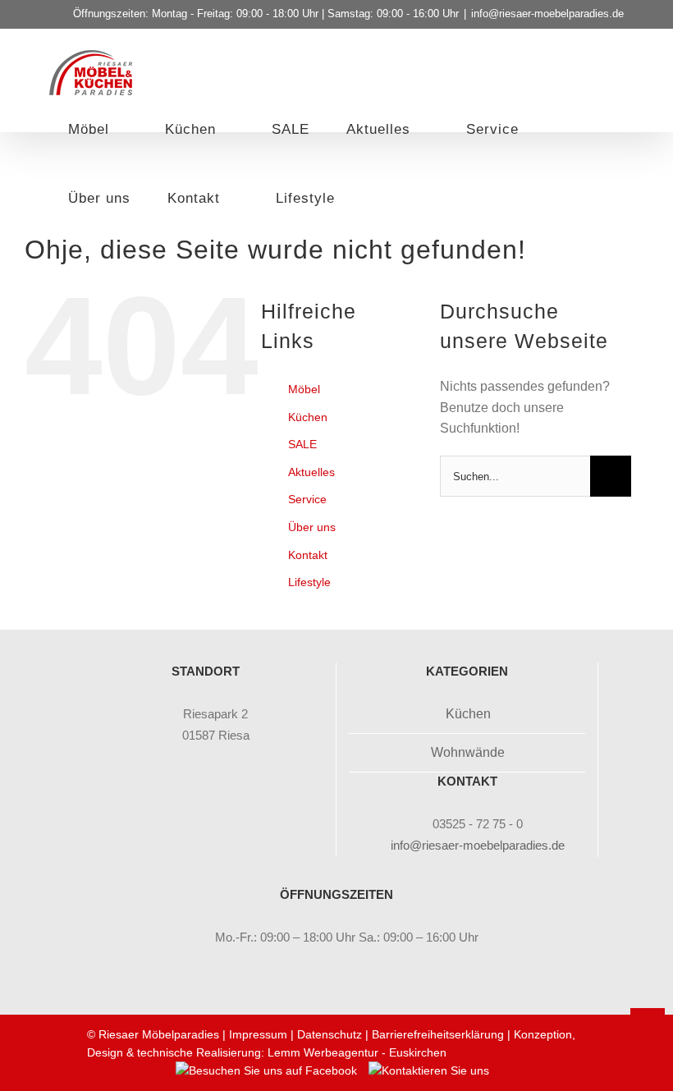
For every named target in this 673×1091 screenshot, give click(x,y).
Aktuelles (311, 472)
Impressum (258, 1034)
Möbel (304, 389)
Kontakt (307, 555)
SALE (302, 444)
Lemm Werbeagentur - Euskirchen (357, 1052)
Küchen (307, 417)
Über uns (312, 527)
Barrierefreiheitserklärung (438, 1034)
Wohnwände (468, 752)
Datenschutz (329, 1034)
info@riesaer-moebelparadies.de (547, 13)
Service (307, 499)
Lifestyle (309, 582)
